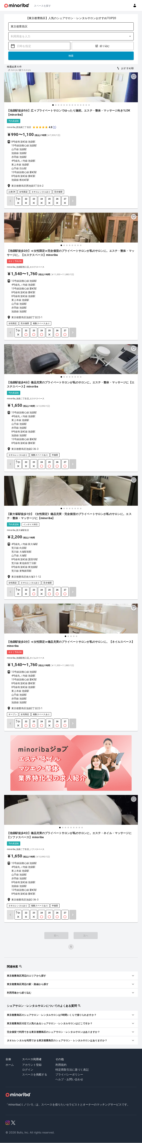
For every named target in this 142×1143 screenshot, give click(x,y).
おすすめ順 (127, 68)
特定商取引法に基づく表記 (72, 1069)
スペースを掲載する (34, 1074)
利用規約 (60, 1064)
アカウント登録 (32, 1064)
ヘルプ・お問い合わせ (69, 1079)
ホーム (10, 1064)
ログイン (27, 1069)
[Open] (130, 36)
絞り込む (105, 46)
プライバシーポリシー (69, 1074)
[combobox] (68, 27)
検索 (71, 55)
